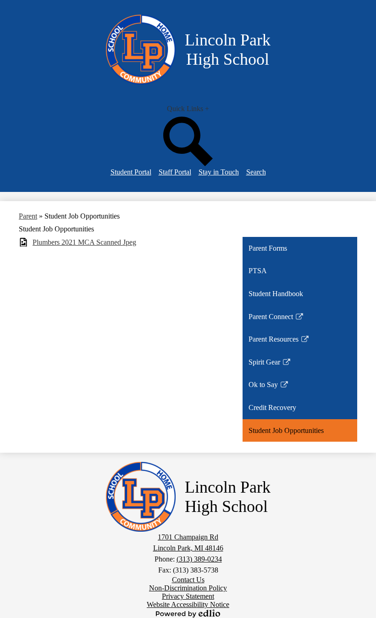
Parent (28, 216)
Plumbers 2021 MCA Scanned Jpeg (84, 242)
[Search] (188, 164)
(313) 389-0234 (199, 559)
